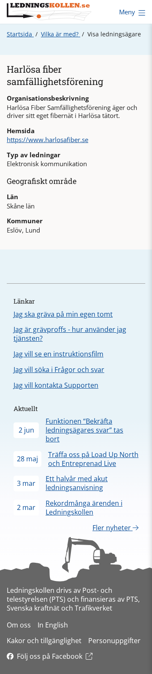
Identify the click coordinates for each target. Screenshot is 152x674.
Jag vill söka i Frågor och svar (59, 369)
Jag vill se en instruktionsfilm (58, 354)
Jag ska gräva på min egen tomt (63, 314)
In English (53, 625)
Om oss (19, 625)
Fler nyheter (112, 527)
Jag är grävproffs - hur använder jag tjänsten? (70, 334)
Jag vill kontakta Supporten (56, 385)
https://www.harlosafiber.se (47, 139)
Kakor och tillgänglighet (44, 640)
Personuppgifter (114, 640)
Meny (127, 12)
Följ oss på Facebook (49, 656)
